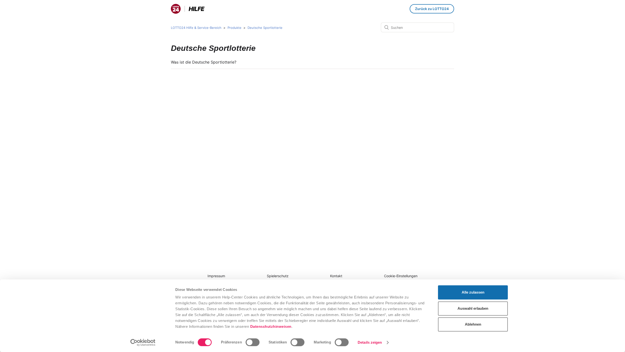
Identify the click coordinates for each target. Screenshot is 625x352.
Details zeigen (370, 342)
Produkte (234, 28)
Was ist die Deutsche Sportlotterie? (203, 62)
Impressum (216, 276)
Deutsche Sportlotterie (265, 28)
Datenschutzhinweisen (271, 326)
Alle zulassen (473, 292)
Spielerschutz (278, 276)
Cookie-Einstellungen (400, 276)
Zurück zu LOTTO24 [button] (432, 9)
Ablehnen (473, 324)
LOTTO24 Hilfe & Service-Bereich (196, 28)
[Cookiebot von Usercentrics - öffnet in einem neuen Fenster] (143, 342)
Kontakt (336, 276)
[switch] (253, 342)
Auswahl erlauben (473, 308)
